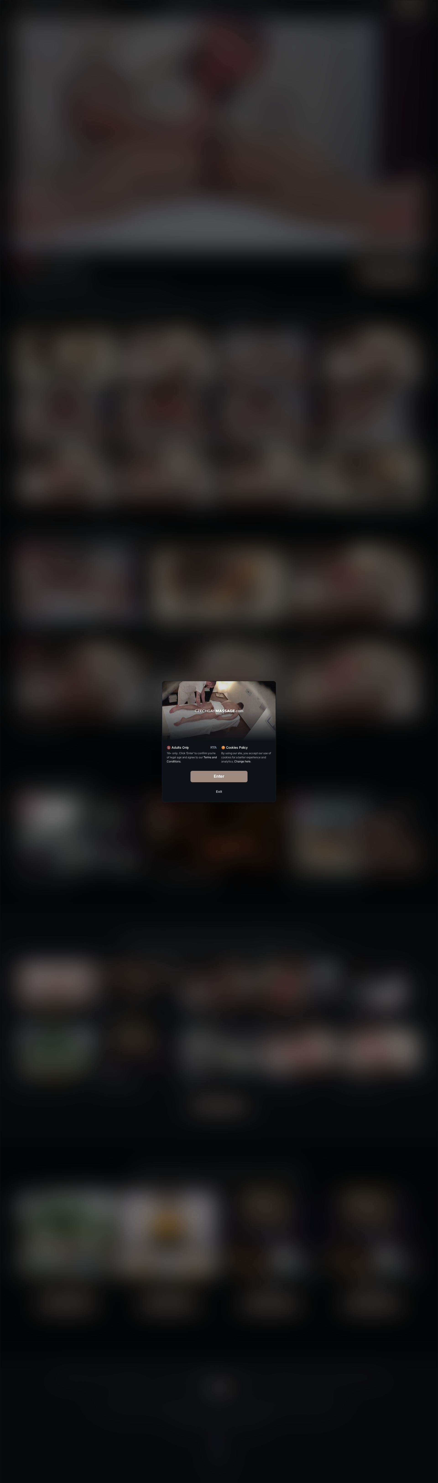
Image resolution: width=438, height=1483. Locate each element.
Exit (219, 791)
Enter (219, 776)
